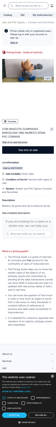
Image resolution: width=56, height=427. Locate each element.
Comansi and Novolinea (41, 22)
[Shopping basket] (52, 6)
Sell (22, 15)
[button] (28, 391)
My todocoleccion (43, 15)
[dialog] (28, 400)
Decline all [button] (41, 415)
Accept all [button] (14, 415)
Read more (26, 387)
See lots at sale (28, 149)
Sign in (14, 42)
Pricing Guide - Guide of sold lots (24, 52)
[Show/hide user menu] (4, 6)
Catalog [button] (7, 15)
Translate (11, 121)
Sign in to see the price (14, 142)
